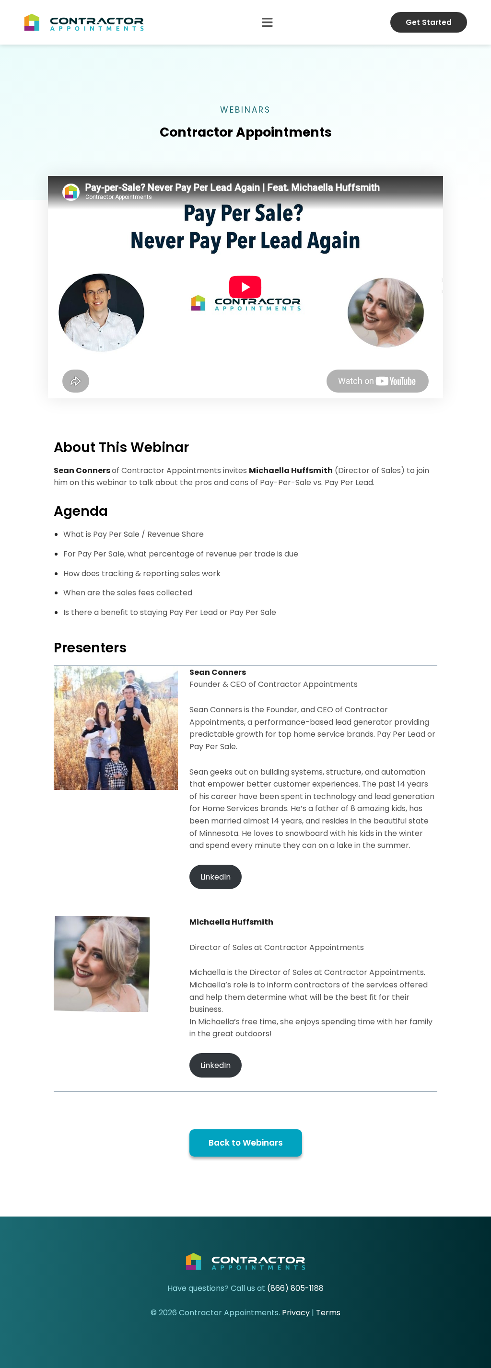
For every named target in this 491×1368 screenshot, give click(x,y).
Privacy (296, 1312)
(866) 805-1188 (295, 1288)
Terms (328, 1312)
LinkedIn (215, 876)
